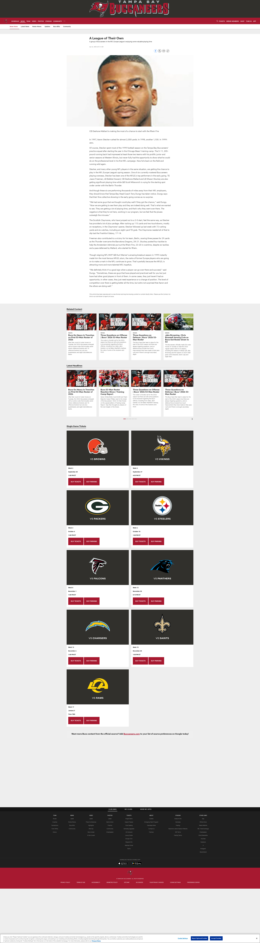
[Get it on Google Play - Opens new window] (136, 864)
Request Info (129, 842)
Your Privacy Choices (157, 882)
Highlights (91, 825)
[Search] (217, 21)
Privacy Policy (65, 882)
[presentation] (192, 419)
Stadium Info (177, 818)
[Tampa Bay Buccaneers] (130, 872)
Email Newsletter (203, 835)
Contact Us (151, 828)
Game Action (109, 822)
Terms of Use (81, 882)
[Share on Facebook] (155, 52)
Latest (72, 818)
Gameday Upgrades (129, 828)
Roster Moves (72, 822)
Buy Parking (91, 482)
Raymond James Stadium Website (177, 828)
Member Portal (129, 845)
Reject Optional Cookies (199, 938)
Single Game (128, 818)
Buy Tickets (76, 482)
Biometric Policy (112, 882)
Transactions (54, 825)
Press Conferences (91, 822)
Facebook (203, 842)
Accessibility (96, 882)
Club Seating (129, 825)
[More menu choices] (64, 21)
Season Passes (129, 822)
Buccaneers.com (132, 734)
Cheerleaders (109, 832)
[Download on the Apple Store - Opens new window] (122, 863)
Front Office (55, 828)
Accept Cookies (216, 938)
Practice (110, 825)
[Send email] (163, 52)
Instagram (203, 848)
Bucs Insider (91, 832)
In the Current (91, 835)
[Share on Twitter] (159, 52)
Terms (129, 848)
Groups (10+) (128, 838)
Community (72, 828)
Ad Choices (139, 882)
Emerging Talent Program (151, 822)
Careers (151, 818)
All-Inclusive (129, 832)
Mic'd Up (91, 828)
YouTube (203, 838)
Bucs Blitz (72, 825)
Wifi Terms (178, 832)
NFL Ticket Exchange (203, 828)
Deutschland (203, 852)
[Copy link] (167, 51)
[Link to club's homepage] (5, 20)
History (55, 832)
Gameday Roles (151, 825)
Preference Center (193, 882)
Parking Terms (178, 835)
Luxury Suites (129, 835)
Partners (151, 832)
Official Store (203, 822)
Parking (178, 825)
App (203, 818)
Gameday (178, 822)
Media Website (203, 825)
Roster (55, 818)
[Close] (257, 938)
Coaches (54, 822)
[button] (124, 419)
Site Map (126, 882)
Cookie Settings (175, 882)
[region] (130, 938)
